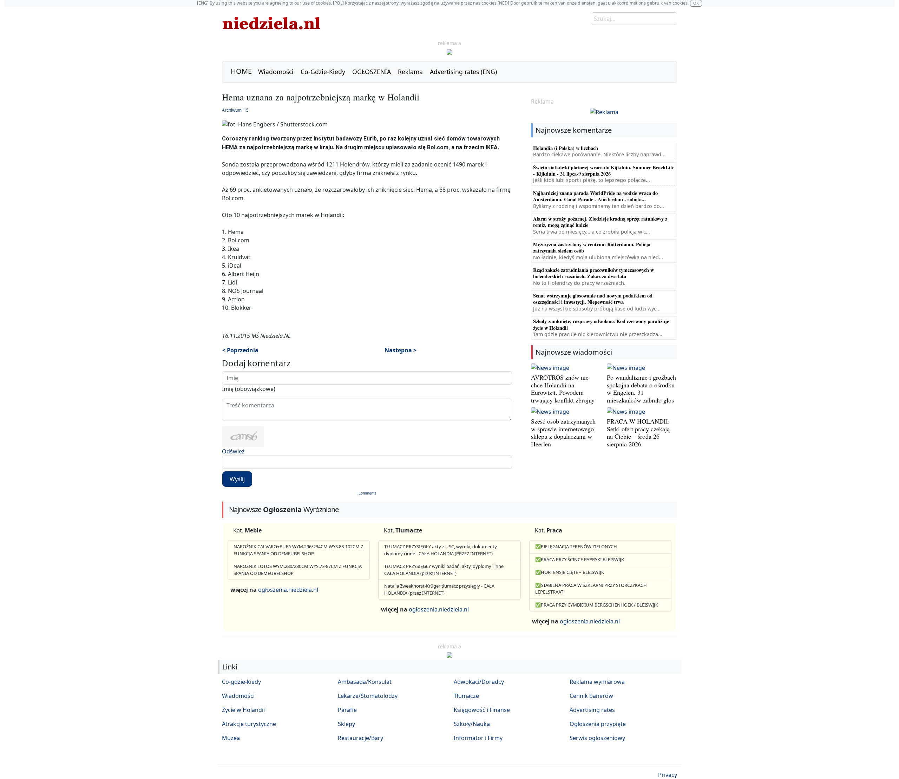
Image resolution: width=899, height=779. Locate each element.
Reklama (410, 71)
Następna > (400, 350)
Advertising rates (592, 710)
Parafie (347, 710)
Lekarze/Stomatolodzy (368, 696)
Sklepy (346, 724)
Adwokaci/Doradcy (479, 682)
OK (696, 3)
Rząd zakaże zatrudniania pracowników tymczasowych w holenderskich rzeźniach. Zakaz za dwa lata (593, 273)
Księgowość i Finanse (482, 710)
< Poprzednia (240, 350)
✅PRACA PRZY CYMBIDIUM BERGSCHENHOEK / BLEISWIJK (596, 605)
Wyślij (237, 479)
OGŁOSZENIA (371, 71)
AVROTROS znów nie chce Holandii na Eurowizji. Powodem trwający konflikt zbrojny (563, 388)
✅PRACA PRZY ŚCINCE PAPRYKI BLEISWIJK (579, 559)
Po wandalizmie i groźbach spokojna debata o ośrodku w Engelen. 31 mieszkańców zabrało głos (641, 388)
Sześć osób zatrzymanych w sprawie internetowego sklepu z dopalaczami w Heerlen (563, 432)
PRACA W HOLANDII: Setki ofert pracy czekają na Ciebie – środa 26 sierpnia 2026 (638, 432)
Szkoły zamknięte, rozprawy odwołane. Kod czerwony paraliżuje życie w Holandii (601, 324)
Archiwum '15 (235, 110)
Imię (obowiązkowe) (248, 389)
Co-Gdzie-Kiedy (323, 71)
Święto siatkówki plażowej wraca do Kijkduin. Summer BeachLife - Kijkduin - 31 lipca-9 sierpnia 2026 (603, 170)
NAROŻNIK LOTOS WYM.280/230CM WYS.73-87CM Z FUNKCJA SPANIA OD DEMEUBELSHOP (298, 569)
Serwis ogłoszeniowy (597, 738)
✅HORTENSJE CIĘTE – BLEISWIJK (569, 572)
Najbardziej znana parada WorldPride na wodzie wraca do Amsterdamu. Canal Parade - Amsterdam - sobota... (595, 196)
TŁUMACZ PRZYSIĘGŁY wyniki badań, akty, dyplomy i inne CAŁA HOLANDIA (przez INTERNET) (444, 569)
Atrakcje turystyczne (249, 724)
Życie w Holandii (243, 710)
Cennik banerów (591, 696)
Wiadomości (276, 71)
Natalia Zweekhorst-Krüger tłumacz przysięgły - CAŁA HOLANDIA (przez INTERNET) (439, 589)
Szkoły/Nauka (472, 724)
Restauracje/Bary (360, 738)
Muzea (231, 738)
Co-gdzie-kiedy (241, 682)
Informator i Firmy (478, 738)
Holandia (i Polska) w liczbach (565, 148)
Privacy (667, 775)
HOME (241, 71)
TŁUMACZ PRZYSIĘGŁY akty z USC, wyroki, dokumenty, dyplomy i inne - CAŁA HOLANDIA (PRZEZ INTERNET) (441, 550)
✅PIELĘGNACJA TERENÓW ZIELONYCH (576, 546)
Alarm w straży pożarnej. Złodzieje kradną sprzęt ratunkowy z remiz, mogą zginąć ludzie (600, 222)
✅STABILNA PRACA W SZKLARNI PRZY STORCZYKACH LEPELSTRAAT (591, 588)
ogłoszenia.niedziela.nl (288, 590)
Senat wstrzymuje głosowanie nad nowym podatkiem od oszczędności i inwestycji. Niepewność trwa (592, 299)
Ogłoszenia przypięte (598, 724)
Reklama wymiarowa (597, 682)
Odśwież (233, 451)
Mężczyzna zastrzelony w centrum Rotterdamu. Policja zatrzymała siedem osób (591, 247)
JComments (366, 493)
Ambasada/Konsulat (365, 682)
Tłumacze (466, 696)
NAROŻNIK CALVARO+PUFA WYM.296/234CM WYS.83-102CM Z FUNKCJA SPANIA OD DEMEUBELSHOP (298, 550)
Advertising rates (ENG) (463, 71)
